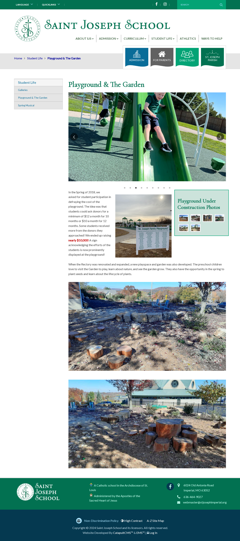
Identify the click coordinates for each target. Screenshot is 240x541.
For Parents (162, 60)
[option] (147, 136)
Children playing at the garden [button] (153, 188)
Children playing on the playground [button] (136, 188)
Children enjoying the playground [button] (130, 188)
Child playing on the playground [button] (141, 188)
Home (18, 58)
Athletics (188, 38)
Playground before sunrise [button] (125, 188)
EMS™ (140, 532)
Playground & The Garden (32, 97)
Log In (153, 532)
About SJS (83, 38)
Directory (187, 60)
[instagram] (168, 4)
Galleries (23, 89)
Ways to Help (211, 38)
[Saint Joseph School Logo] (93, 29)
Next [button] (220, 137)
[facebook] (158, 4)
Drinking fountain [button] (147, 188)
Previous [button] (74, 137)
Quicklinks (49, 4)
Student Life (162, 38)
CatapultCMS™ (123, 532)
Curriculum (134, 38)
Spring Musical (26, 105)
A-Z (155, 520)
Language (22, 4)
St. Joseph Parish (212, 58)
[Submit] (221, 4)
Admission (107, 38)
